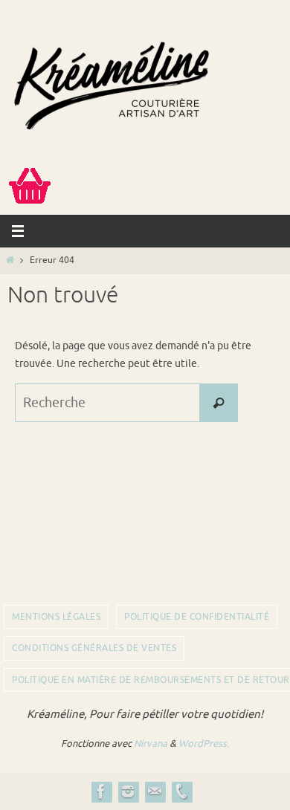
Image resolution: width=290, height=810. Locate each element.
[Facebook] (101, 791)
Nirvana (150, 743)
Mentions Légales (56, 617)
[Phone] (181, 791)
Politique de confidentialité (196, 617)
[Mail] (154, 791)
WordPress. (203, 743)
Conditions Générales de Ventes (94, 648)
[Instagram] (128, 791)
